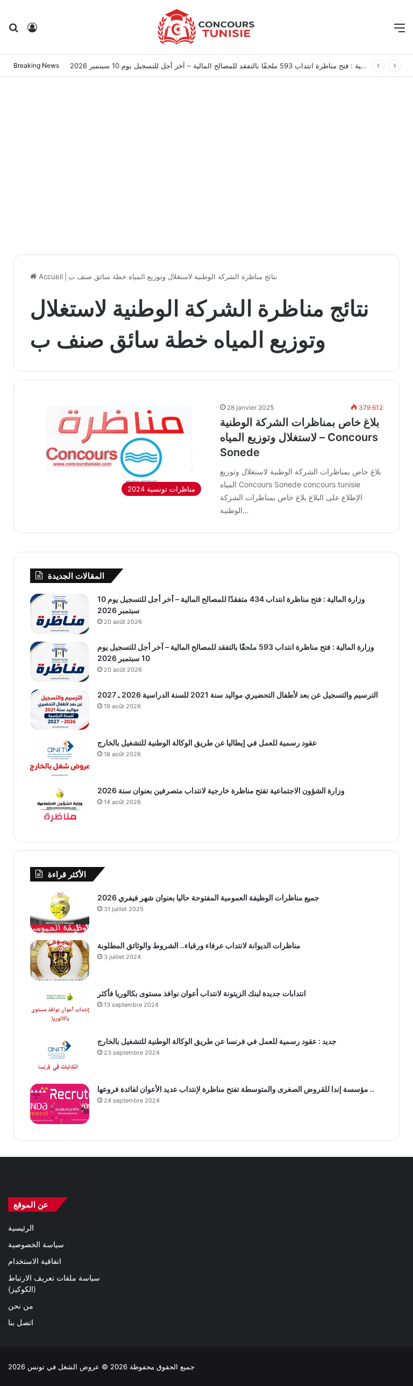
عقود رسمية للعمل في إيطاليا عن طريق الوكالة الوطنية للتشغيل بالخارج (207, 742)
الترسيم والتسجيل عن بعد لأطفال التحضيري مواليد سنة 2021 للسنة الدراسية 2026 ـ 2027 (237, 694)
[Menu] (399, 31)
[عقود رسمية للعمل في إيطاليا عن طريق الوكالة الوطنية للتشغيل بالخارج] (59, 757)
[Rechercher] (13, 31)
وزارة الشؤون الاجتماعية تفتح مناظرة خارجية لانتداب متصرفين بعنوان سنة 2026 (221, 790)
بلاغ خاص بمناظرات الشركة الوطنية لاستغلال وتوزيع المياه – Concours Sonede (300, 437)
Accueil (50, 276)
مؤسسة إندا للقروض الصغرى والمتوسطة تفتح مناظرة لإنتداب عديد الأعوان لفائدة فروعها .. (235, 1088)
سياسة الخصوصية (36, 1244)
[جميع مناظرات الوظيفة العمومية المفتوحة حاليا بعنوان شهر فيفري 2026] (59, 912)
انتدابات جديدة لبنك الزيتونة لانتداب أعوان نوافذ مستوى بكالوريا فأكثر (201, 993)
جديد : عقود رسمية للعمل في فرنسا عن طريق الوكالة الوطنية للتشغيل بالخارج (217, 1041)
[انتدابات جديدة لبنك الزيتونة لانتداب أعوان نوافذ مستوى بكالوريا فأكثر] (59, 1008)
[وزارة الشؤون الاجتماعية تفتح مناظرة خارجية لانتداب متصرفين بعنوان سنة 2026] (59, 805)
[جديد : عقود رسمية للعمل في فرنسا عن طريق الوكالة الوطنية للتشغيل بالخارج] (59, 1056)
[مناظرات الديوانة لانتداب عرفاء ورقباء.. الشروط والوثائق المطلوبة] (59, 960)
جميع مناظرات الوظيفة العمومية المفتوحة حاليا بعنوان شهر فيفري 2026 (208, 897)
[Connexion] (32, 31)
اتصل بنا (20, 1322)
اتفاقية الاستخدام (34, 1261)
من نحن (20, 1306)
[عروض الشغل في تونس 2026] (206, 27)
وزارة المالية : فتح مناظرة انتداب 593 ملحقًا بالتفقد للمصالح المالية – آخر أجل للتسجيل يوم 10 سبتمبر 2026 (230, 65)
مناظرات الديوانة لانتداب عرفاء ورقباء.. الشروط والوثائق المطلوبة (199, 945)
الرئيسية (21, 1228)
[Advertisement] (206, 163)
